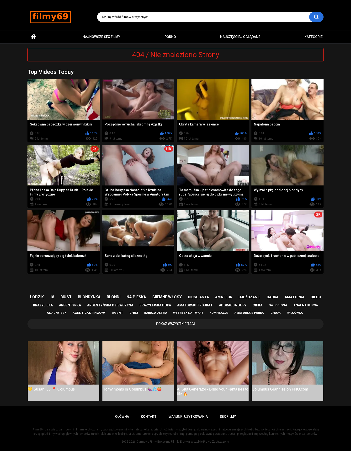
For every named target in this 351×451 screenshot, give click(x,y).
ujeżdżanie (250, 297)
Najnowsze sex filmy (101, 37)
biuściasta (198, 297)
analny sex (56, 313)
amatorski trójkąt (195, 305)
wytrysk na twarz (188, 313)
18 (52, 297)
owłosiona (278, 305)
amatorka (294, 297)
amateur (223, 297)
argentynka (70, 305)
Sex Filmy (228, 416)
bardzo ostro (155, 313)
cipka (257, 305)
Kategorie (313, 37)
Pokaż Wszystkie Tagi (175, 324)
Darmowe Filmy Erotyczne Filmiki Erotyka (163, 441)
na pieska (136, 297)
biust (66, 297)
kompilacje (219, 313)
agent (117, 313)
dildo (316, 297)
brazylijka (43, 305)
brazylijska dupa (155, 305)
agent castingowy (89, 313)
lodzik (37, 297)
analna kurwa (305, 305)
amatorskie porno (249, 313)
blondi (113, 297)
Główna (33, 37)
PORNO (170, 37)
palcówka (295, 313)
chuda (276, 313)
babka (272, 297)
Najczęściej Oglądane (240, 37)
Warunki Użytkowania (188, 416)
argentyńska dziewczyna (110, 305)
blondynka (89, 297)
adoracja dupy (232, 305)
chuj (133, 313)
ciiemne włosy (167, 297)
